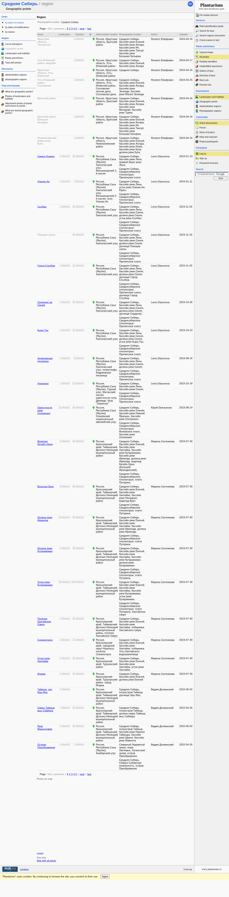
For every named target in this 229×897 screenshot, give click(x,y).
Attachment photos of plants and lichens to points (18, 104)
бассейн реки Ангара (131, 44)
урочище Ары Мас (130, 695)
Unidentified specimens (210, 66)
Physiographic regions (210, 111)
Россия (100, 39)
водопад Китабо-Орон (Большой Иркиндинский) (130, 465)
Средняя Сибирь (70, 22)
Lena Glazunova (160, 156)
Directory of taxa (207, 75)
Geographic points (208, 101)
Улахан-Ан (43, 181)
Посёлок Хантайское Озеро (44, 621)
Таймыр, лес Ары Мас (44, 691)
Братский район (106, 43)
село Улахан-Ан (104, 200)
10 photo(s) (64, 407)
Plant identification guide (211, 26)
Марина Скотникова (162, 441)
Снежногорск (45, 639)
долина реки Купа (129, 152)
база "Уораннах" (104, 402)
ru (190, 4)
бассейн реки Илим (130, 146)
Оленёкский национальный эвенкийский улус (106, 419)
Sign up (203, 158)
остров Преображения (128, 754)
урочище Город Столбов (128, 278)
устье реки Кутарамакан (126, 598)
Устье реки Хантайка (43, 660)
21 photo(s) (78, 330)
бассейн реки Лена (130, 159)
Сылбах (42, 206)
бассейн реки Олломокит (129, 417)
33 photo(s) (78, 206)
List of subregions (13, 44)
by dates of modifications (17, 27)
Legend (40, 853)
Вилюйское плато (129, 431)
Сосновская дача (106, 94)
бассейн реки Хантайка (127, 448)
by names (10, 32)
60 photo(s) (78, 441)
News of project (207, 132)
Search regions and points (212, 35)
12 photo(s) (78, 265)
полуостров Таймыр (131, 692)
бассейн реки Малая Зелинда (131, 93)
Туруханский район (106, 665)
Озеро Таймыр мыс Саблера (46, 709)
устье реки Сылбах (130, 218)
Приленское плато (130, 177)
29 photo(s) (78, 234)
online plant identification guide (211, 6)
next (82, 28)
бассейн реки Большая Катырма (130, 55)
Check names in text (209, 40)
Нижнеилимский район (105, 145)
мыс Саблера (127, 716)
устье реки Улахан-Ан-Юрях (132, 188)
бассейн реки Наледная (130, 496)
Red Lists (204, 80)
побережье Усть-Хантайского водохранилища (131, 651)
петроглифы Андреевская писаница (106, 372)
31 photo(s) (78, 707)
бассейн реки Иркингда (127, 457)
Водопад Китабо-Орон (45, 443)
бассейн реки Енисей (131, 41)
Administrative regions (210, 106)
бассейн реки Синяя (131, 212)
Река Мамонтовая (44, 727)
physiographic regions (16, 79)
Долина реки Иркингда (44, 519)
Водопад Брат (45, 486)
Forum (202, 127)
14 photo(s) (64, 582)
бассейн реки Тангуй (131, 50)
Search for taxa (206, 31)
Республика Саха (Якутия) (106, 160)
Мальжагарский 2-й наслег (106, 172)
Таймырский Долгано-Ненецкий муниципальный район (107, 451)
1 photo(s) (79, 39)
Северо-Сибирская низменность (130, 764)
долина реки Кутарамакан (126, 564)
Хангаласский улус (104, 166)
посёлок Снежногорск (103, 653)
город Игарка (103, 684)
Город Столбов (46, 265)
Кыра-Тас (42, 330)
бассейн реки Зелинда (127, 90)
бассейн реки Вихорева (127, 108)
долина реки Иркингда (132, 530)
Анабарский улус (106, 753)
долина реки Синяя (130, 215)
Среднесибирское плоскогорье (129, 173)
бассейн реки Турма (130, 111)
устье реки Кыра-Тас (131, 341)
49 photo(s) (78, 407)
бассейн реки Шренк (130, 736)
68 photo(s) (78, 486)
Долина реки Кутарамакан (45, 550)
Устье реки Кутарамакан (45, 583)
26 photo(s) (78, 302)
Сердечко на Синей (44, 303)
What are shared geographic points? (19, 111)
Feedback (24, 869)
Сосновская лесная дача (103, 90)
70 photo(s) (78, 639)
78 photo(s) (78, 548)
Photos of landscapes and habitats (17, 97)
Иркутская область (106, 139)
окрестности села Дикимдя (106, 399)
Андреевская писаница (45, 360)
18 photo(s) (78, 156)
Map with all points (46, 860)
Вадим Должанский (162, 689)
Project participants (208, 141)
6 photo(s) (65, 156)
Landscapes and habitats (17, 53)
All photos (204, 57)
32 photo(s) (78, 618)
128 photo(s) (77, 582)
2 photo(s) (79, 98)
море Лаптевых (126, 749)
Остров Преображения (46, 746)
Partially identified (208, 61)
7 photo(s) (79, 181)
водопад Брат (127, 500)
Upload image (206, 52)
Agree (105, 876)
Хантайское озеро (132, 613)
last (89, 28)
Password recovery (208, 163)
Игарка (41, 673)
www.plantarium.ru (211, 869)
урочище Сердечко (130, 313)
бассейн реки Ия (129, 47)
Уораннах (43, 383)
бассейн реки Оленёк (131, 410)
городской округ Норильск (105, 647)
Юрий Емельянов (161, 407)
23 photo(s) (78, 383)
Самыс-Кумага (46, 156)
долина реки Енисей (131, 679)
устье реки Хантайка (131, 668)
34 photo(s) (78, 658)
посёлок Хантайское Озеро (107, 634)
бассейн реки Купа (130, 149)
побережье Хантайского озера (131, 628)
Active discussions (208, 123)
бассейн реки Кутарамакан (130, 451)
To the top (187, 869)
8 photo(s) (65, 441)
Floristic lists (205, 85)
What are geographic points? (19, 91)
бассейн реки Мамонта (131, 739)
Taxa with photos (13, 62)
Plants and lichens (14, 58)
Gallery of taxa (206, 71)
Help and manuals (208, 137)
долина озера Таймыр (132, 713)
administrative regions (16, 75)
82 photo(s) (78, 517)
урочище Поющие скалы (129, 247)
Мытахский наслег (105, 393)
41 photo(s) (78, 673)
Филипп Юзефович (162, 39)
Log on (202, 154)
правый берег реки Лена (130, 163)
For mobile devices (208, 15)
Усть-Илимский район (105, 64)
